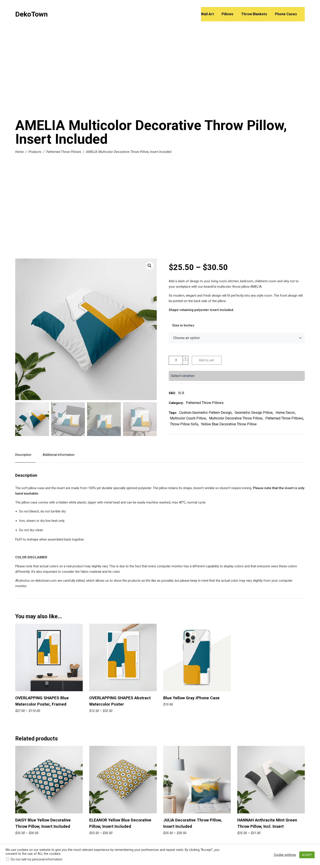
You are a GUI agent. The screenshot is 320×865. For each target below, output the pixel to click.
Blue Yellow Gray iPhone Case (191, 697)
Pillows (227, 14)
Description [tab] (23, 455)
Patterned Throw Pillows (63, 152)
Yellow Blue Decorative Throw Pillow (229, 424)
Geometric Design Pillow (254, 413)
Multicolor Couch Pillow (188, 418)
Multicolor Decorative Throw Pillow (235, 418)
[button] (149, 266)
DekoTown (31, 14)
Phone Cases (286, 14)
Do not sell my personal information (36, 859)
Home (19, 152)
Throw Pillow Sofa (184, 424)
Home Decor (285, 413)
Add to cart (206, 360)
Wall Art (207, 14)
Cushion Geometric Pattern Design (205, 413)
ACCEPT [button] (307, 855)
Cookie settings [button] (285, 855)
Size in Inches (183, 325)
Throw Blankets (254, 14)
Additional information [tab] (58, 455)
